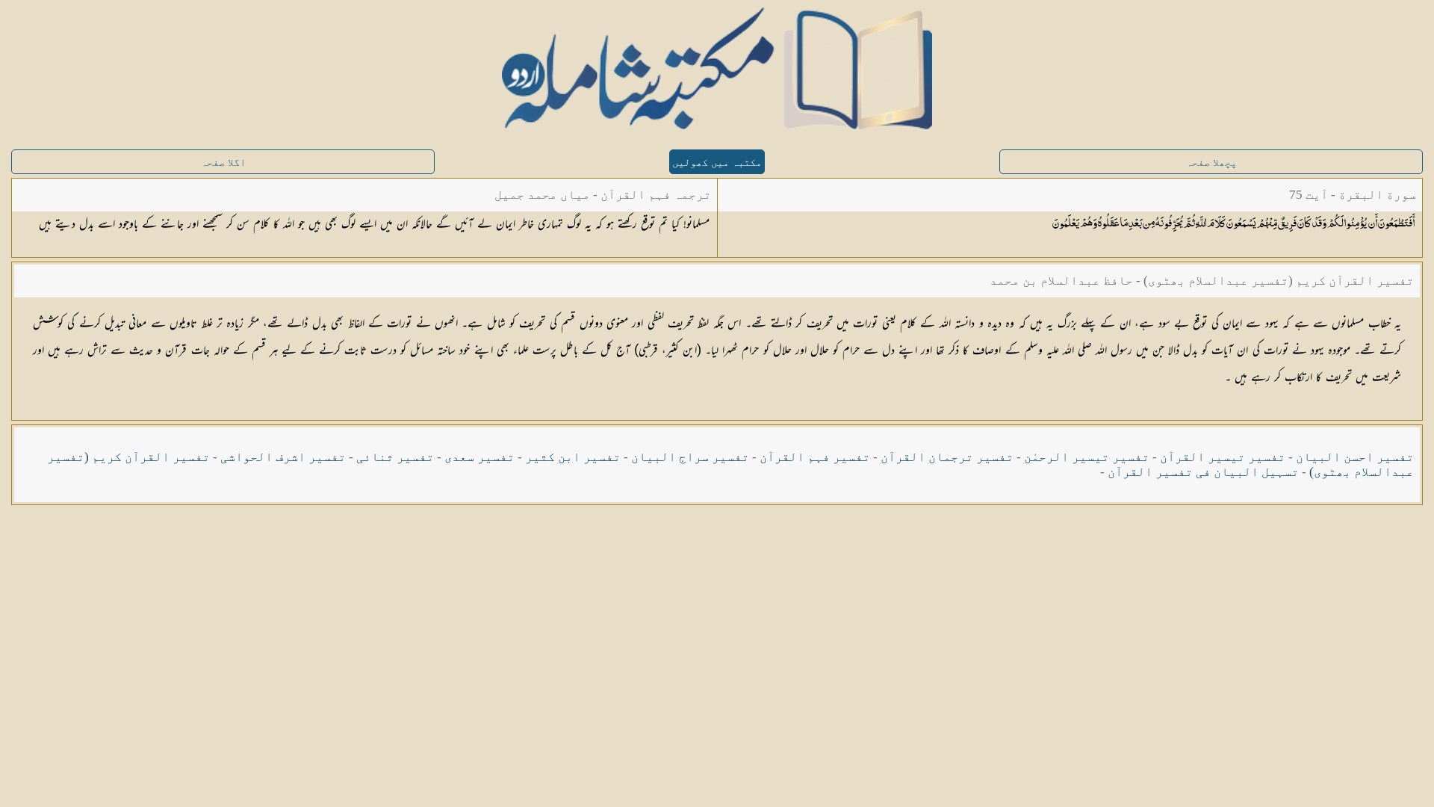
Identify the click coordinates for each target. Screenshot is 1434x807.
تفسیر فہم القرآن (815, 457)
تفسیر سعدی (479, 457)
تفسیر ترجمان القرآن (947, 457)
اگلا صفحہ (223, 162)
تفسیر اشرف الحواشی (283, 457)
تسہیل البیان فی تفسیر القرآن (1203, 472)
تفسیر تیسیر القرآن (1222, 457)
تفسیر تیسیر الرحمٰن (1086, 457)
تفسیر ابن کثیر (573, 457)
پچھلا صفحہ (1211, 162)
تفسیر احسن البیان (1355, 457)
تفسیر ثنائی (395, 457)
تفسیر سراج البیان (690, 457)
